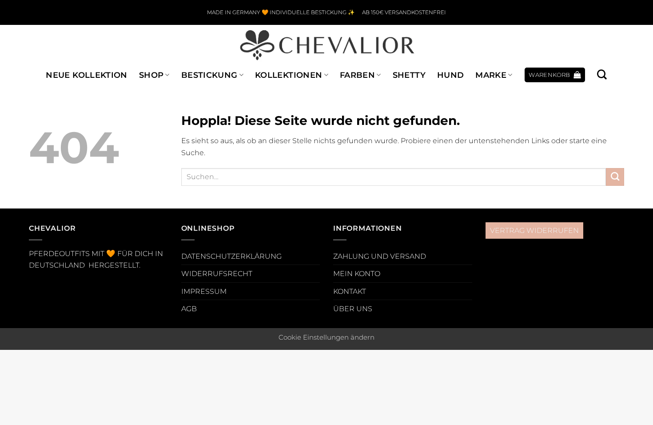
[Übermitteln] (615, 177)
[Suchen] (602, 74)
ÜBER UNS (352, 308)
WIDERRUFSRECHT (216, 273)
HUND (450, 75)
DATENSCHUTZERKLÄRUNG (231, 256)
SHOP (151, 75)
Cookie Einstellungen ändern (326, 337)
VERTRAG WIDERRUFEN (534, 230)
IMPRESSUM (204, 291)
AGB (189, 308)
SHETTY (409, 75)
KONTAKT (349, 291)
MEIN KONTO (356, 273)
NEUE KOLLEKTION (86, 75)
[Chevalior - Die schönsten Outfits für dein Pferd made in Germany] (326, 44)
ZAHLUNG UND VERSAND (379, 256)
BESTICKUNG (209, 75)
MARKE (490, 75)
